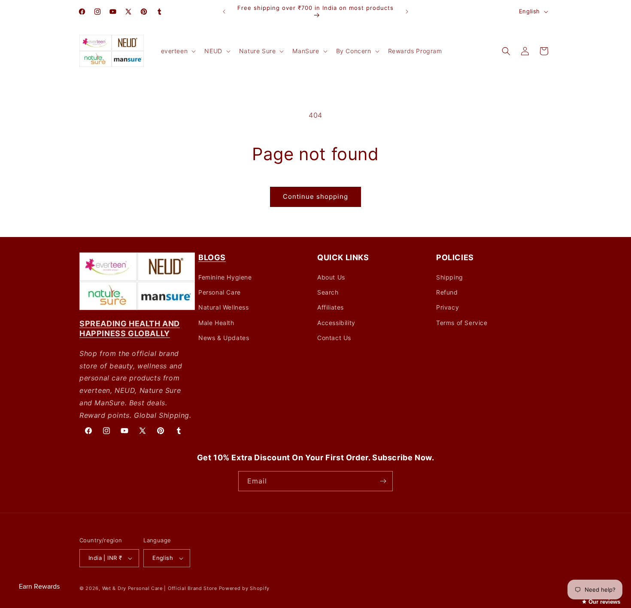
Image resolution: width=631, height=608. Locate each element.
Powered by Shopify (244, 588)
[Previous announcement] (224, 11)
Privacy (447, 307)
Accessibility (336, 322)
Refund (447, 292)
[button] (178, 51)
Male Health (216, 322)
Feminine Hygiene (225, 277)
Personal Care (219, 292)
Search (328, 292)
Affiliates (330, 307)
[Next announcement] (406, 11)
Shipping (449, 277)
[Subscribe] (382, 481)
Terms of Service (462, 322)
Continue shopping (315, 196)
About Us (331, 277)
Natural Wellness (223, 307)
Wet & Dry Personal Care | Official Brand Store (159, 588)
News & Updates (223, 337)
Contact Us (334, 337)
